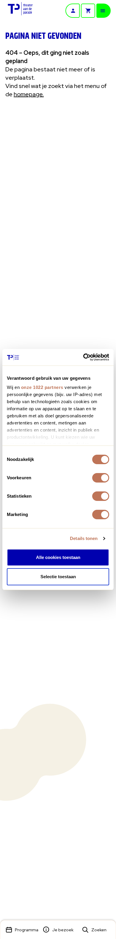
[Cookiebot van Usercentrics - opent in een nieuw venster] (83, 357)
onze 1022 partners (42, 387)
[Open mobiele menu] (103, 11)
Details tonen (84, 538)
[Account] (72, 11)
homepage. (29, 94)
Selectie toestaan (58, 576)
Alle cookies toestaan (58, 557)
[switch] (100, 478)
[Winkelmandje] (88, 11)
